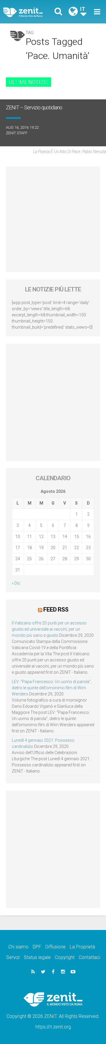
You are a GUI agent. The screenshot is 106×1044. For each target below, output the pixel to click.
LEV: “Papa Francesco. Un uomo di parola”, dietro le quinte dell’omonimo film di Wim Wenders (52, 687)
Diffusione (55, 947)
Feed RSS (55, 609)
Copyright (64, 957)
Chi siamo (18, 947)
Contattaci (89, 957)
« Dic (16, 583)
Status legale (37, 957)
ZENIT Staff (16, 133)
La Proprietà (82, 947)
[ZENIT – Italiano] (29, 11)
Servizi (13, 957)
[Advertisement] (53, 219)
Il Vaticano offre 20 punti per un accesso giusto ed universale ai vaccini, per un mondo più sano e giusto (49, 629)
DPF (37, 947)
